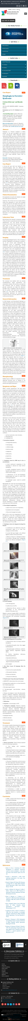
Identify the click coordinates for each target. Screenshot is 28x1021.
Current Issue (5, 51)
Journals (4, 970)
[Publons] (9, 944)
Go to (24, 92)
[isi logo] (22, 944)
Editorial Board (5, 45)
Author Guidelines (6, 967)
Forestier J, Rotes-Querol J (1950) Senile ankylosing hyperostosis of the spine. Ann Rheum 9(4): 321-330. (15, 878)
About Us (4, 965)
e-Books (4, 971)
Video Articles (5, 973)
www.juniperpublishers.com (9, 1001)
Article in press (5, 48)
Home (3, 964)
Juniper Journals (15, 1)
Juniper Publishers (7, 1)
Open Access (5, 968)
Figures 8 (5, 617)
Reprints (4, 974)
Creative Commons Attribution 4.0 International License (12, 1016)
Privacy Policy (22, 1019)
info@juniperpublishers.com (9, 999)
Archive (4, 54)
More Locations (5, 976)
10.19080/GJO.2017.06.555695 (17, 126)
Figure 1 (23, 355)
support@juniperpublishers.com (10, 990)
